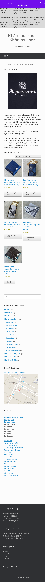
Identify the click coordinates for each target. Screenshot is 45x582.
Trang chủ (7, 64)
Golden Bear (10, 338)
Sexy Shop (8, 471)
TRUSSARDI (10, 347)
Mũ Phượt (7, 452)
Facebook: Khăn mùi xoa (13, 417)
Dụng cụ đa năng (10, 461)
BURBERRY (10, 328)
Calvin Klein (10, 331)
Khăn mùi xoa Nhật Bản (12, 354)
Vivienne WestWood (13, 350)
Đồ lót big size (9, 422)
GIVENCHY (10, 335)
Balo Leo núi (8, 454)
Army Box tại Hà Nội (11, 443)
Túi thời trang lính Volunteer (13, 447)
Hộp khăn (9, 341)
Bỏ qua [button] (25, 5)
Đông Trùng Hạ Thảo (11, 475)
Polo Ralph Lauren (12, 344)
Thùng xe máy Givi (10, 459)
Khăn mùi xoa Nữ (10, 357)
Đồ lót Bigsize (9, 473)
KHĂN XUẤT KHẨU (11, 360)
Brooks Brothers (11, 325)
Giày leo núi (8, 464)
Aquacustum (10, 322)
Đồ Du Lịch (8, 440)
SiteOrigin (21, 577)
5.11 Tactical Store (10, 445)
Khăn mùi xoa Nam (18, 64)
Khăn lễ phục (8, 316)
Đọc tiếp (9, 282)
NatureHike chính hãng (12, 450)
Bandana (7, 309)
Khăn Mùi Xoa (9, 468)
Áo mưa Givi (8, 457)
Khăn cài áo (8, 312)
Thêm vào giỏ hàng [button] (11, 193)
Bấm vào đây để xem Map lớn (14, 372)
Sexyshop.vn (9, 420)
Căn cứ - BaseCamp (11, 466)
